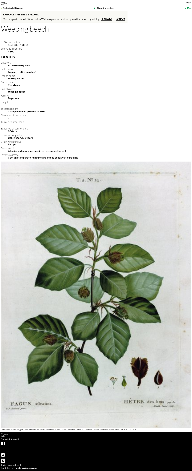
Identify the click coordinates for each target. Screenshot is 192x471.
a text (120, 19)
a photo (106, 19)
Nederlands (8, 8)
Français (19, 8)
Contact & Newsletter (11, 439)
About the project (105, 8)
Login (188, 2)
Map (189, 8)
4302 (11, 51)
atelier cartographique (26, 468)
